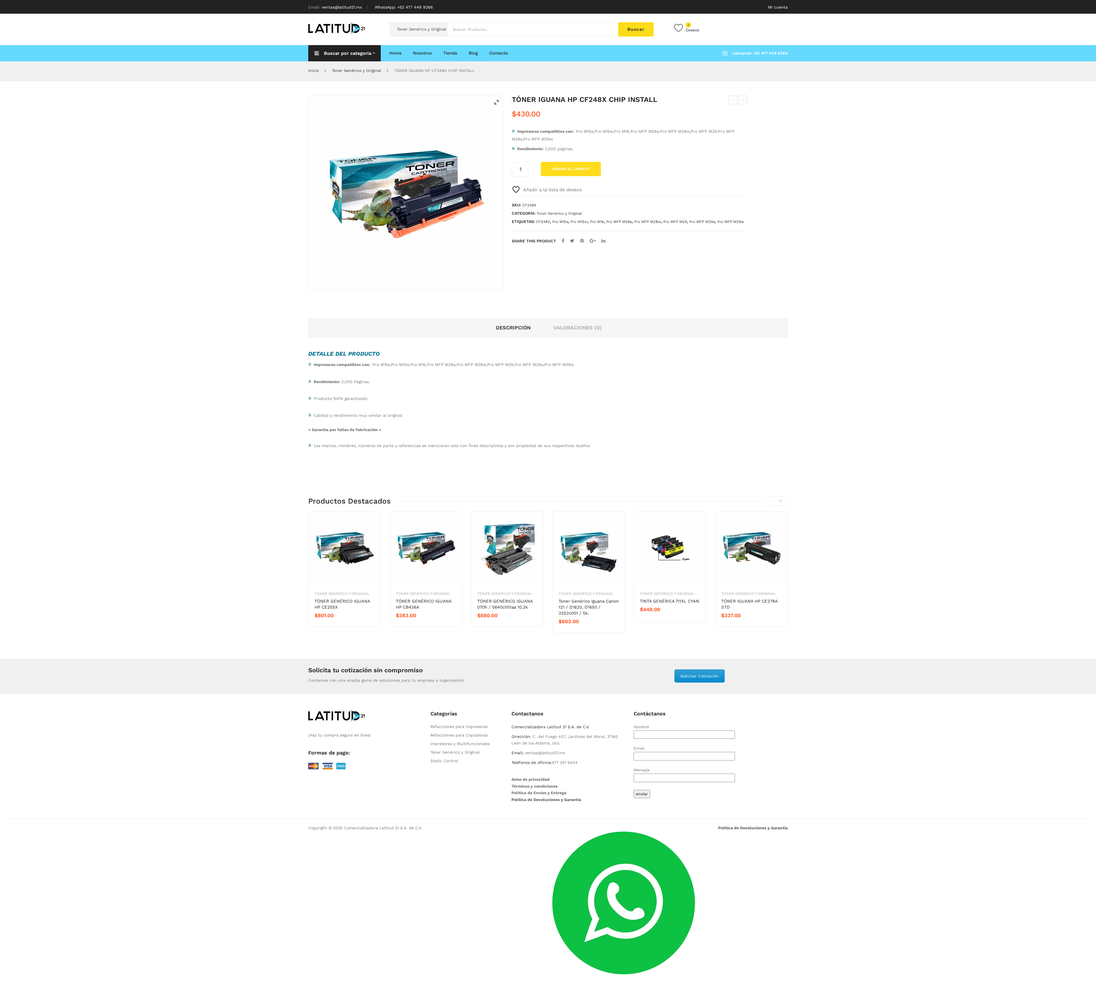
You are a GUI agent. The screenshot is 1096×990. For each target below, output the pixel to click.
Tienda (450, 53)
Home (395, 53)
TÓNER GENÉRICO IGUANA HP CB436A (423, 604)
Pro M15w (579, 222)
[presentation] (773, 501)
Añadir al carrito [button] (335, 625)
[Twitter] (572, 241)
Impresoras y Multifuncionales (460, 743)
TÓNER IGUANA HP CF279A (743, 100)
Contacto (498, 53)
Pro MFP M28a (619, 222)
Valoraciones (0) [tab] (577, 328)
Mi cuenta (778, 7)
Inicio (313, 70)
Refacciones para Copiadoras (459, 735)
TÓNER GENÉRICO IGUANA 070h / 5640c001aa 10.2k (505, 604)
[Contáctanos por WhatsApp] (623, 902)
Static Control (444, 760)
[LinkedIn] (603, 241)
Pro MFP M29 (675, 222)
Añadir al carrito (571, 169)
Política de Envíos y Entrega (538, 792)
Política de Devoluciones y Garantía (546, 799)
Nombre (641, 727)
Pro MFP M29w (730, 222)
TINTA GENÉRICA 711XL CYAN (669, 601)
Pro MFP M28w (647, 222)
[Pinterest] (582, 241)
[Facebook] (563, 241)
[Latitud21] (336, 28)
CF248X (543, 222)
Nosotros (422, 53)
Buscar (635, 29)
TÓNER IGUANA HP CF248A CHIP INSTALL (733, 100)
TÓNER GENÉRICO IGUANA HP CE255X (342, 604)
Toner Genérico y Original (356, 70)
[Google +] (593, 241)
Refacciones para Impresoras (458, 726)
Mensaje (642, 770)
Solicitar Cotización (699, 676)
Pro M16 (597, 222)
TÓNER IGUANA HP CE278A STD (749, 604)
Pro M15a (560, 222)
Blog (473, 53)
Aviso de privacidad (530, 779)
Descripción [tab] (513, 328)
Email (639, 748)
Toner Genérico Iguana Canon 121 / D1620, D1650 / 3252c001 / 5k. (589, 607)
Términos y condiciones (534, 786)
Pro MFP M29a (702, 222)
